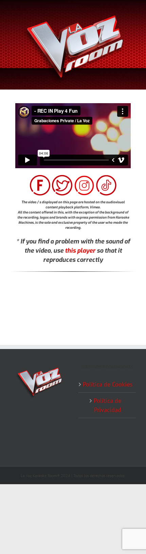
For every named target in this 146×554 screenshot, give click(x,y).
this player (80, 251)
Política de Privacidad (107, 405)
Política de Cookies (107, 384)
